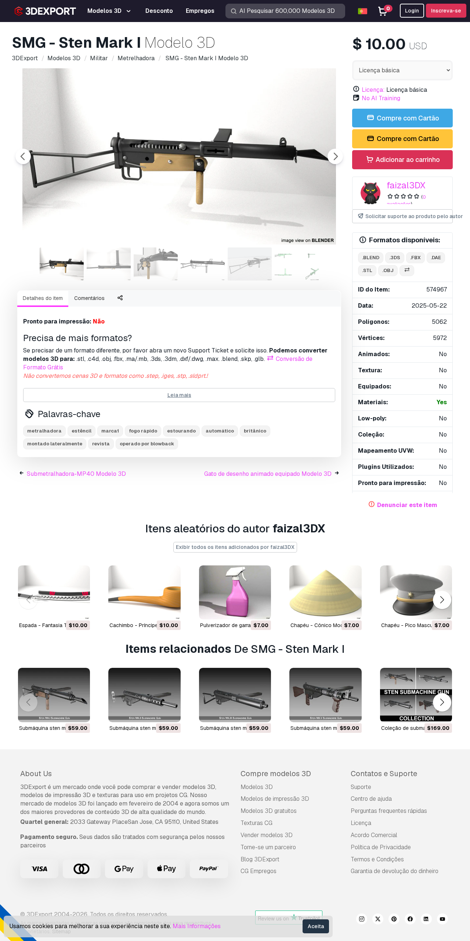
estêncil (81, 431)
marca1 (110, 431)
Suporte (361, 787)
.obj (388, 270)
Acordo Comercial (374, 835)
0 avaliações (406, 200)
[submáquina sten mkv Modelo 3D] (325, 695)
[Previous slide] (23, 156)
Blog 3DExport (260, 859)
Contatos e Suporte (384, 773)
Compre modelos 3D (276, 773)
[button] (442, 600)
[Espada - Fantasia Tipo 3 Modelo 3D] (54, 592)
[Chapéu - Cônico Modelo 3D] (325, 592)
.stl (367, 270)
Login (412, 10)
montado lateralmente (54, 444)
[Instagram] (361, 920)
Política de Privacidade (381, 847)
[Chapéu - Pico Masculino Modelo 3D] (416, 592)
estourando (181, 431)
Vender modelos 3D (267, 835)
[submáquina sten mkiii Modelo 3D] (235, 695)
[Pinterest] (394, 920)
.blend (370, 257)
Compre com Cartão (407, 118)
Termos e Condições (377, 859)
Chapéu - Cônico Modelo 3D (324, 625)
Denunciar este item (407, 505)
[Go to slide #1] (62, 264)
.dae (436, 257)
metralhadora (44, 431)
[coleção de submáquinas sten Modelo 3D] (416, 695)
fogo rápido (143, 431)
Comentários (89, 298)
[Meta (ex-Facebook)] (410, 920)
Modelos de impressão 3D (275, 799)
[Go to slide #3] (156, 264)
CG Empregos (258, 871)
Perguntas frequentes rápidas (389, 811)
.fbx (415, 257)
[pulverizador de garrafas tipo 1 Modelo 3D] (235, 592)
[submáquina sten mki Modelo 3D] (54, 695)
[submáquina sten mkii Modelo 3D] (144, 695)
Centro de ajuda (371, 799)
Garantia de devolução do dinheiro (394, 871)
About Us (36, 773)
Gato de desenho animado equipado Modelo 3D (268, 474)
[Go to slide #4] (203, 264)
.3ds (394, 257)
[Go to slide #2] (109, 264)
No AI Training (381, 98)
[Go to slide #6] (297, 264)
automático (220, 431)
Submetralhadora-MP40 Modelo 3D (76, 474)
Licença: (373, 90)
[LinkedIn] (426, 920)
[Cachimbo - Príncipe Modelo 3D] (144, 592)
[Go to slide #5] (250, 264)
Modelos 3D (257, 787)
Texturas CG (256, 823)
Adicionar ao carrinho (407, 159)
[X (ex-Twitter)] (377, 920)
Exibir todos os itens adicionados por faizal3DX (235, 547)
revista (101, 444)
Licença (361, 823)
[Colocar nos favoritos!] (79, 609)
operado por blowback (147, 444)
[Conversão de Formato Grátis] (407, 270)
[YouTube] (442, 920)
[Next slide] (335, 156)
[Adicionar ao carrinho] (64, 609)
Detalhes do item (43, 298)
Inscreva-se (446, 10)
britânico (255, 431)
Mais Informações (197, 926)
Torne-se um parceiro (268, 847)
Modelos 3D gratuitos (269, 811)
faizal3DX (406, 185)
